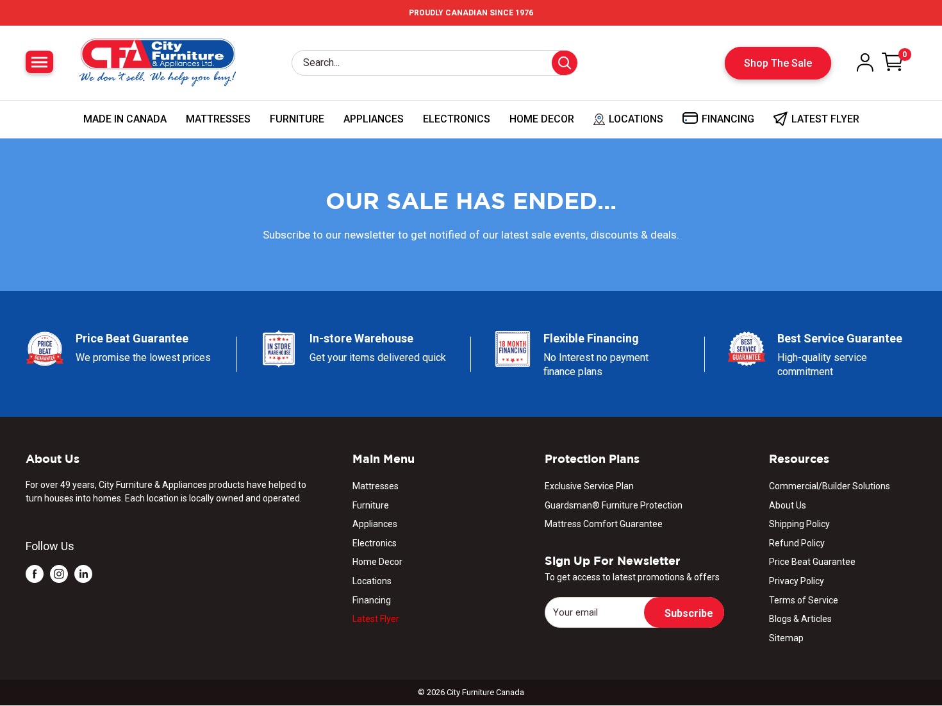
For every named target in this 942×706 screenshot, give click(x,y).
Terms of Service (803, 600)
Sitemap (786, 638)
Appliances (373, 119)
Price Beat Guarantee (812, 562)
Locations (372, 581)
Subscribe (689, 613)
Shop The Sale (778, 63)
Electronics (456, 119)
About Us (787, 505)
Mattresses (218, 119)
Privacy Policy (796, 581)
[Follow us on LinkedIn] (83, 573)
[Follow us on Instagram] (59, 573)
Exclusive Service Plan (589, 486)
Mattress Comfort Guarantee (604, 524)
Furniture (297, 119)
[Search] (564, 63)
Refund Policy (797, 543)
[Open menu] (39, 62)
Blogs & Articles (800, 619)
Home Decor (541, 119)
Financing (371, 600)
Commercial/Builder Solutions (829, 486)
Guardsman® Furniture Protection (613, 505)
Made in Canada (125, 119)
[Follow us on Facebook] (35, 573)
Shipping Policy (799, 524)
